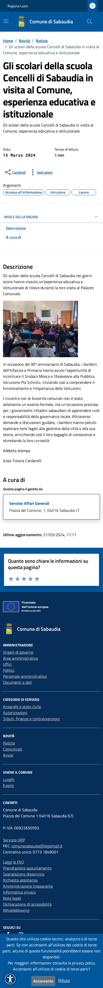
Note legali (12, 898)
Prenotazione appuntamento (27, 868)
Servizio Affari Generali (29, 503)
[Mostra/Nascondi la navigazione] (6, 21)
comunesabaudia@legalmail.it (37, 846)
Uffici (7, 664)
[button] (10, 978)
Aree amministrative (20, 658)
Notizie (9, 743)
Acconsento (43, 981)
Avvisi (8, 755)
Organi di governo (18, 652)
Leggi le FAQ (13, 862)
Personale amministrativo (25, 676)
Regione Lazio (18, 6)
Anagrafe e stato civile (22, 707)
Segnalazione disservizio (23, 874)
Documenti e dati (17, 682)
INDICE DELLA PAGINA (21, 216)
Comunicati (12, 749)
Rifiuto (64, 980)
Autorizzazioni (15, 713)
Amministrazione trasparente (28, 886)
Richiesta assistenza (20, 880)
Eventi (8, 785)
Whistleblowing (16, 910)
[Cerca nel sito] (90, 22)
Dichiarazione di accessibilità (27, 904)
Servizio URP (14, 840)
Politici (8, 670)
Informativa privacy (19, 892)
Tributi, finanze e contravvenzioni (31, 719)
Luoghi (8, 779)
